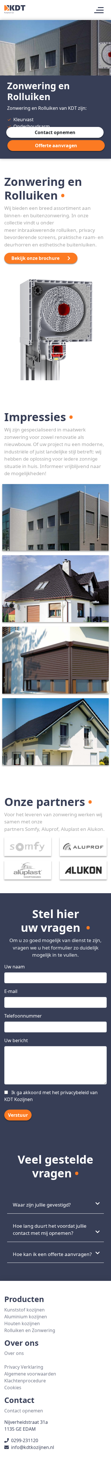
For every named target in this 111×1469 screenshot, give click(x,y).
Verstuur (18, 1115)
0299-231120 (24, 1440)
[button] (55, 132)
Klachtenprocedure (25, 1381)
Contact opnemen (23, 1411)
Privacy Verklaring (23, 1367)
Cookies (12, 1387)
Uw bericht (16, 1040)
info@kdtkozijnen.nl (32, 1447)
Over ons (14, 1353)
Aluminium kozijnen (25, 1316)
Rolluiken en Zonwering (29, 1330)
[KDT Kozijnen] (14, 8)
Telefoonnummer (23, 1016)
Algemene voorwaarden (30, 1374)
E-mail (10, 991)
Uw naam (14, 967)
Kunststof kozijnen (24, 1310)
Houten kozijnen (22, 1323)
